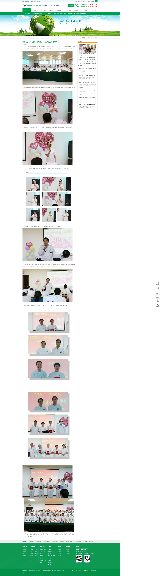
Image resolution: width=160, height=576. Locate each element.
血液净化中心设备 (51, 555)
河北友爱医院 (54, 541)
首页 (89, 37)
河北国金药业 (47, 541)
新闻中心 (68, 10)
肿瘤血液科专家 (43, 549)
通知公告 (59, 549)
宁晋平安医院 (41, 5)
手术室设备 (50, 553)
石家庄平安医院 (39, 541)
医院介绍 (24, 549)
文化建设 (76, 10)
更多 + (31, 560)
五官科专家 (42, 555)
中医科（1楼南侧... (34, 553)
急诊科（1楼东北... (34, 555)
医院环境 (24, 551)
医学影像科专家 (43, 560)
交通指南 (67, 553)
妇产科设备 (50, 558)
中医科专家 (42, 558)
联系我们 (24, 555)
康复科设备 (50, 562)
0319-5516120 (82, 549)
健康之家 (59, 553)
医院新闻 (96, 37)
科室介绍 (43, 10)
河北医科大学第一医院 (70, 541)
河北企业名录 (92, 570)
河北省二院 (78, 541)
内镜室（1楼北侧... (34, 549)
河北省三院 (85, 541)
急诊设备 (50, 551)
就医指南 (93, 10)
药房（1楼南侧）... (34, 551)
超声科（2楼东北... (34, 557)
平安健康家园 (61, 541)
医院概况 (35, 10)
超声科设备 (50, 557)
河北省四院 (91, 541)
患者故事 (85, 10)
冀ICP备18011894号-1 (46, 570)
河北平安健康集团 (31, 541)
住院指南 (67, 551)
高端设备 (50, 549)
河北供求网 (78, 570)
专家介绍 (51, 10)
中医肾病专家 (42, 557)
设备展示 (60, 10)
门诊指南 (67, 549)
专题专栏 (59, 555)
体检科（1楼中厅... (34, 558)
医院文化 (24, 553)
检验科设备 (50, 560)
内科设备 (50, 564)
